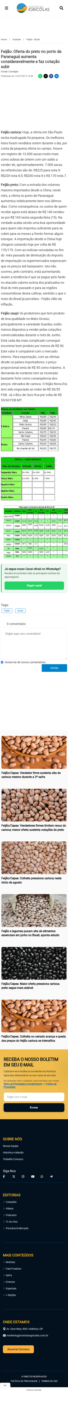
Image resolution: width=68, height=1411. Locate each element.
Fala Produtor (13, 1268)
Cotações (11, 1201)
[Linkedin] (56, 76)
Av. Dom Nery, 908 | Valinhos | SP (25, 1328)
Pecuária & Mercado (17, 1228)
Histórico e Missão (13, 1152)
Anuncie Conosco (18, 1349)
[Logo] (33, 8)
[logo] (13, 1360)
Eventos (10, 1281)
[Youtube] (33, 1176)
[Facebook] (51, 76)
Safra (9, 1275)
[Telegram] (52, 1176)
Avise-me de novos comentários (25, 662)
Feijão (7, 610)
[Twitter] (46, 76)
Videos (9, 1208)
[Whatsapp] (40, 76)
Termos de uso (49, 1381)
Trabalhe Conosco (13, 1159)
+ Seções (11, 1295)
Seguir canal (34, 585)
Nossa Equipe (10, 1145)
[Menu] (6, 8)
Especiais (11, 1288)
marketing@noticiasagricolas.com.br (27, 1335)
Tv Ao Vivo (12, 1221)
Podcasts (11, 1215)
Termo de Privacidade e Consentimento (23, 1084)
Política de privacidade (24, 1381)
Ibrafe (20, 610)
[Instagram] (23, 1176)
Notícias (10, 1262)
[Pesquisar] (61, 8)
